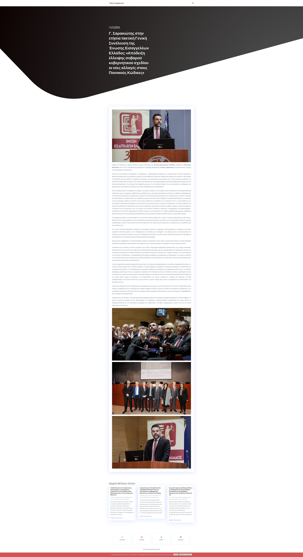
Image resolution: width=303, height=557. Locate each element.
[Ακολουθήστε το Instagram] (181, 537)
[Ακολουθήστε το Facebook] (122, 537)
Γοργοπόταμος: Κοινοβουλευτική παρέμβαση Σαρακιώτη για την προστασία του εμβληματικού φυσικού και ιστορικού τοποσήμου (150, 490)
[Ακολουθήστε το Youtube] (141, 537)
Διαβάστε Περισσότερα (116, 518)
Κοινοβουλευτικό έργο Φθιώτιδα (121, 499)
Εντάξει (176, 554)
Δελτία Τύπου (120, 497)
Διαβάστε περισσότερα (185, 554)
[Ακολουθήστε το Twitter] (161, 537)
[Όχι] (301, 555)
